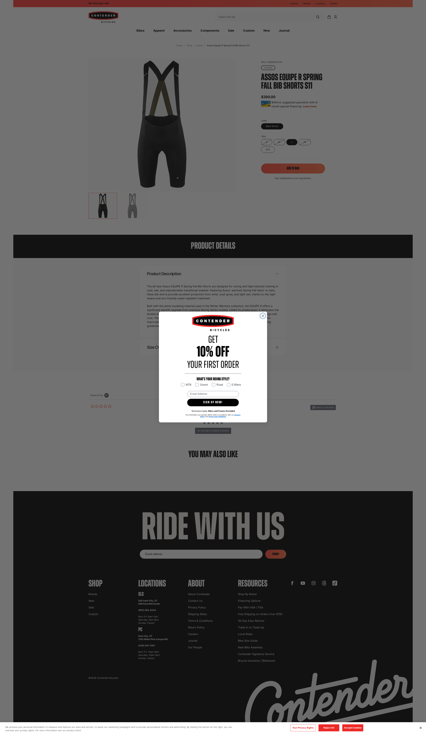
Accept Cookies (353, 727)
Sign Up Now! (213, 402)
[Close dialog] (263, 316)
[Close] (420, 728)
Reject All (328, 727)
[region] (213, 728)
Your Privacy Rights (303, 727)
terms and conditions (217, 416)
